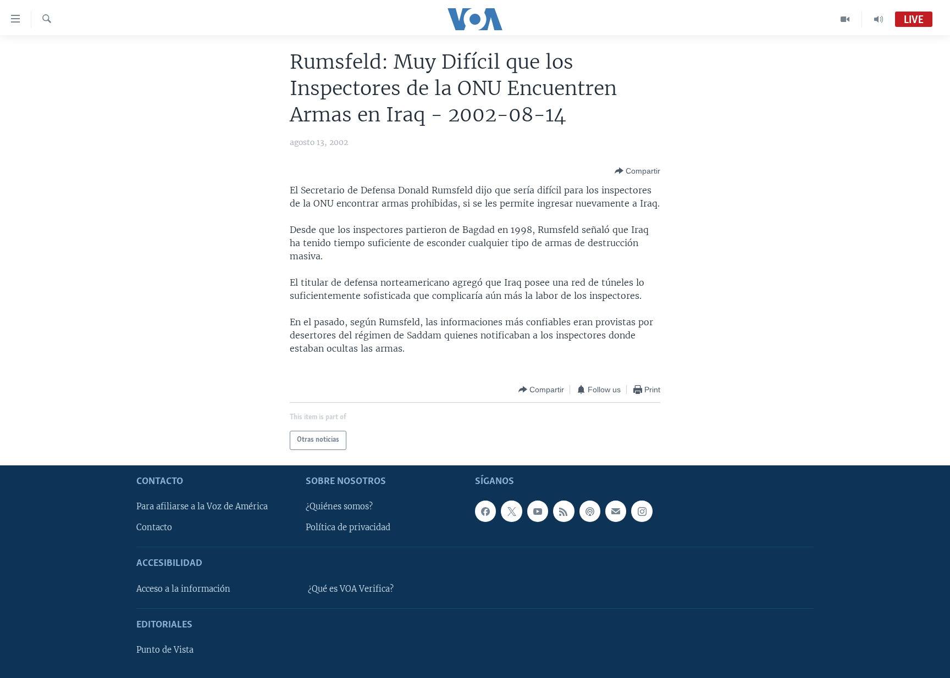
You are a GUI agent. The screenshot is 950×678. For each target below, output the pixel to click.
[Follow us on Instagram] (641, 511)
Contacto (154, 527)
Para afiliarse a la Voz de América (202, 507)
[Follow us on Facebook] (485, 511)
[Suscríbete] (615, 511)
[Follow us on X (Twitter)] (511, 511)
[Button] (637, 170)
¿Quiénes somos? (339, 507)
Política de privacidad (348, 527)
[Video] (845, 19)
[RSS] (563, 511)
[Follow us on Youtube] (537, 511)
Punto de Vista (165, 650)
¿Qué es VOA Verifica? (351, 589)
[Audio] (878, 19)
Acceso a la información (183, 589)
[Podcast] (589, 511)
